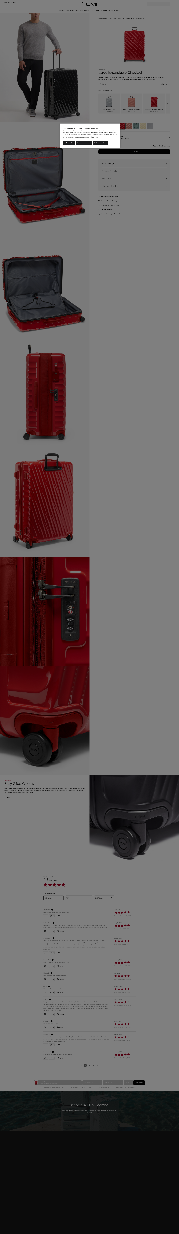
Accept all (69, 142)
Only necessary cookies (84, 142)
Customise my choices (100, 142)
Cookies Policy (94, 137)
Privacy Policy (81, 137)
